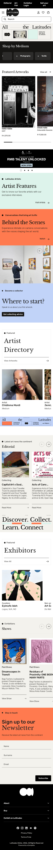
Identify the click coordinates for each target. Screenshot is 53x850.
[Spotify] (35, 828)
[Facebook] (18, 828)
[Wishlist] (43, 12)
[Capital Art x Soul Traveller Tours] (15, 480)
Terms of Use (26, 837)
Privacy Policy (26, 833)
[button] (48, 12)
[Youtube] (31, 828)
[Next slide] (48, 444)
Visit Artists (40, 202)
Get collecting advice (13, 314)
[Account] (38, 12)
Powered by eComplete (26, 845)
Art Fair (16, 4)
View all (43, 72)
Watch (42, 239)
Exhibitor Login (28, 4)
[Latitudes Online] (12, 12)
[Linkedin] (26, 828)
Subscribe (43, 778)
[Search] (5, 19)
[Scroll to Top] (48, 836)
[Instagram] (22, 828)
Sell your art (44, 4)
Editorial (7, 3)
